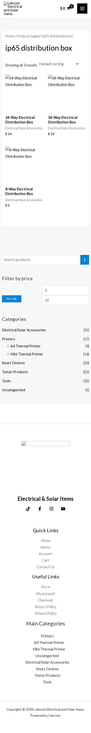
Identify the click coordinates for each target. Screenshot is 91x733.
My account (45, 594)
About (45, 547)
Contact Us (46, 567)
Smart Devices (13, 363)
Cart (45, 560)
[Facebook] (40, 509)
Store (45, 587)
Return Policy (45, 607)
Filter (12, 298)
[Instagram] (51, 509)
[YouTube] (63, 509)
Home (9, 36)
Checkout (45, 600)
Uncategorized (13, 390)
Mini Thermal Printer (26, 354)
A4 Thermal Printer (25, 346)
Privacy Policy (46, 613)
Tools (6, 381)
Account (45, 554)
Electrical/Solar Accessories (24, 330)
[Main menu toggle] (82, 8)
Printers (8, 339)
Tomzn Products (15, 372)
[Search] (84, 260)
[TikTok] (28, 509)
